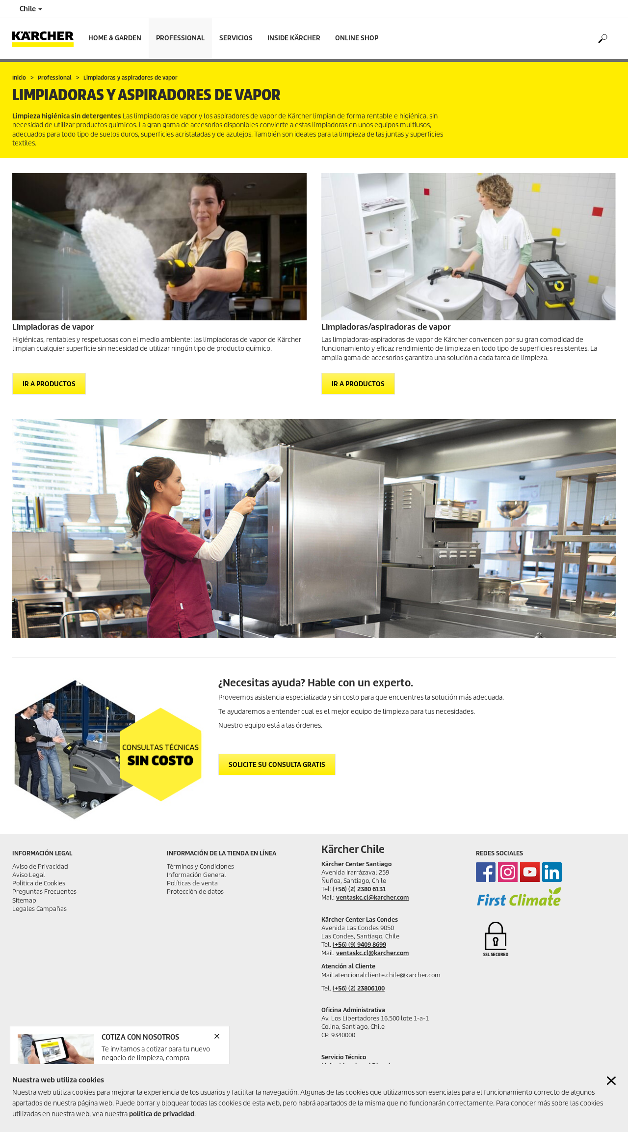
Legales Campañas (39, 908)
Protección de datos (195, 891)
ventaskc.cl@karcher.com (372, 897)
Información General (196, 874)
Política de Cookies (38, 883)
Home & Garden (114, 38)
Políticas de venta (192, 883)
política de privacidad (161, 1114)
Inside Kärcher (293, 38)
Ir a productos (49, 384)
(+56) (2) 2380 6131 (359, 889)
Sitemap (24, 900)
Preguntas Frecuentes (44, 891)
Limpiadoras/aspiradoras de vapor (386, 327)
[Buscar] (602, 39)
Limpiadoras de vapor (53, 327)
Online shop (356, 38)
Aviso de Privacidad (40, 866)
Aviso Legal (28, 874)
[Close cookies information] (611, 1080)
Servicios (236, 38)
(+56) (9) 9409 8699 (359, 944)
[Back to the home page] (46, 38)
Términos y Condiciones (200, 866)
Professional (180, 38)
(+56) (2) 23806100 (359, 988)
